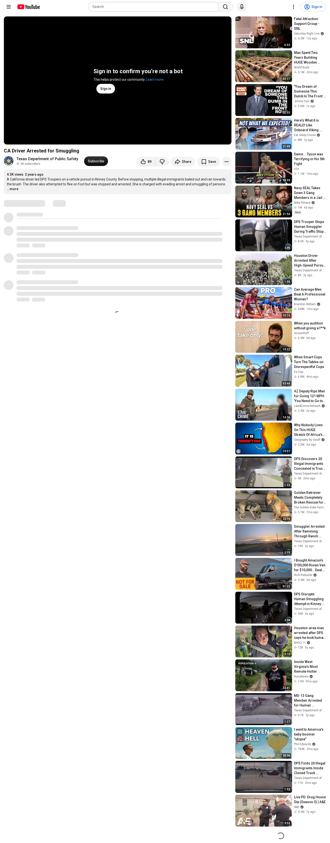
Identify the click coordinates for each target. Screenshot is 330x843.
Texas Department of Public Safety (47, 159)
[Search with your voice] (242, 7)
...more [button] (12, 189)
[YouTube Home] (28, 7)
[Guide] (9, 7)
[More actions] (226, 161)
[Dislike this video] (162, 161)
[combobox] (154, 7)
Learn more (155, 79)
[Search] (225, 7)
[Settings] (293, 7)
